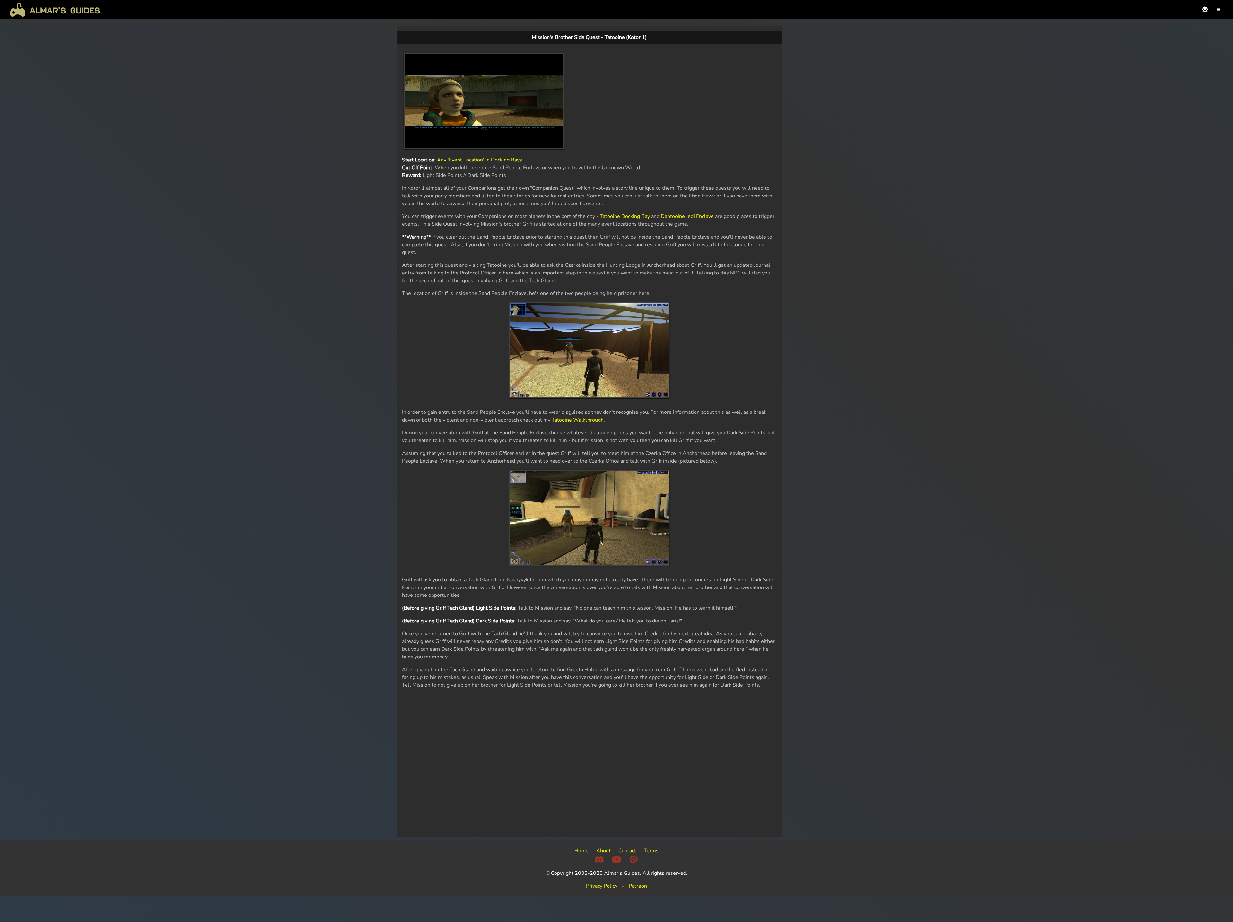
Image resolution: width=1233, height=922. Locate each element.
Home (581, 850)
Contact (627, 850)
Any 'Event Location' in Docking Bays (479, 159)
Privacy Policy (601, 886)
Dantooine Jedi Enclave (687, 216)
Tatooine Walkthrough (578, 419)
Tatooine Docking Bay (625, 216)
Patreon (638, 886)
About (603, 850)
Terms (651, 850)
